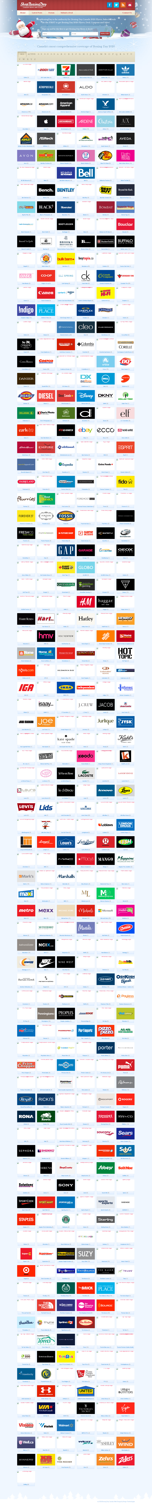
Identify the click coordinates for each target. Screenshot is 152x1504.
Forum (51, 13)
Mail (130, 5)
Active (32, 54)
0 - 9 (40, 54)
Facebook (109, 5)
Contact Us (127, 13)
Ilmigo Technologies (129, 1501)
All (22, 54)
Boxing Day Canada (33, 5)
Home (23, 13)
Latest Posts (37, 13)
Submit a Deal (67, 13)
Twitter (116, 5)
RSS (123, 5)
